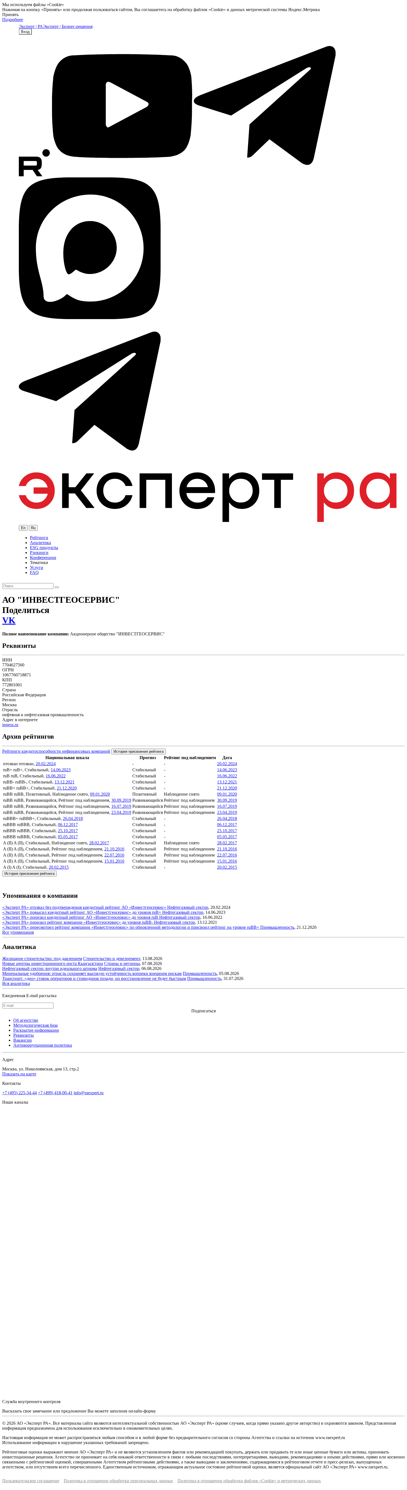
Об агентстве (25, 1020)
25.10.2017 (68, 830)
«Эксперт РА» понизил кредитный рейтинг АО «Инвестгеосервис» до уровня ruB (80, 917)
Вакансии (22, 1040)
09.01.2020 (100, 794)
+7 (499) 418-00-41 (55, 1092)
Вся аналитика (16, 983)
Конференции (43, 557)
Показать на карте (19, 1074)
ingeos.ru (10, 724)
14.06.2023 (61, 769)
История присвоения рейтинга (139, 751)
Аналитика (40, 542)
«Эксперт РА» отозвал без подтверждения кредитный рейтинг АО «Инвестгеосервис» (84, 907)
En (23, 528)
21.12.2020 (67, 788)
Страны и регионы (122, 963)
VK (9, 620)
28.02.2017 (99, 842)
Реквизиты (23, 1035)
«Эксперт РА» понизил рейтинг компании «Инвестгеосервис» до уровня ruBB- (78, 922)
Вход (25, 32)
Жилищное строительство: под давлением (42, 958)
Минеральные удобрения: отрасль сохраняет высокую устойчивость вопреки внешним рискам (92, 973)
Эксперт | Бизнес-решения (67, 26)
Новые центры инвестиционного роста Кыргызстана (52, 963)
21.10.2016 (114, 849)
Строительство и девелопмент (111, 958)
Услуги (36, 567)
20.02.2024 (46, 763)
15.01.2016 (114, 861)
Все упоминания (18, 932)
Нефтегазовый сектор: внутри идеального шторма (49, 968)
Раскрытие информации (36, 1030)
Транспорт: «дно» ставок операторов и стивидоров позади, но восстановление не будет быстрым (94, 978)
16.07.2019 (121, 806)
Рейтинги (39, 537)
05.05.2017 (68, 836)
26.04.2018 (73, 818)
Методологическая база (35, 1025)
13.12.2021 (64, 782)
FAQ (34, 572)
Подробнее (12, 19)
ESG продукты (44, 547)
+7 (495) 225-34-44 (19, 1092)
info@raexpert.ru (89, 1092)
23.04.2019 (121, 812)
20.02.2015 (59, 867)
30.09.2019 (121, 800)
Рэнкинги (39, 552)
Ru (33, 528)
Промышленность (277, 927)
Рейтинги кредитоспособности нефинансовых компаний (56, 751)
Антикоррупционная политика (42, 1045)
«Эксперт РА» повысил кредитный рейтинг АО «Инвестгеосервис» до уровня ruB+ (82, 912)
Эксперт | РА (31, 26)
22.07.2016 (114, 855)
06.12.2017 (68, 824)
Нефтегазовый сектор (187, 907)
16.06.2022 (56, 776)
